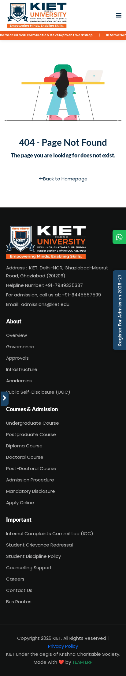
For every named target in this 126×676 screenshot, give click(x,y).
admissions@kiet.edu (45, 304)
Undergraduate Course (32, 423)
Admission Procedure (30, 480)
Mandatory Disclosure (30, 491)
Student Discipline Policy (33, 556)
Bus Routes (18, 601)
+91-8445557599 (81, 295)
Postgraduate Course (31, 434)
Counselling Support (29, 567)
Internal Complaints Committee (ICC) (49, 533)
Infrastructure (21, 369)
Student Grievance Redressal (39, 545)
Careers (15, 579)
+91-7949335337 (64, 285)
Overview (16, 335)
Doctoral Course (24, 457)
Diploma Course (24, 445)
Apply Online (20, 502)
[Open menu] (118, 15)
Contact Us (19, 590)
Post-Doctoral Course (31, 468)
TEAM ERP (82, 662)
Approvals (17, 358)
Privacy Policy (63, 646)
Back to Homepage (65, 179)
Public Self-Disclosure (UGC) (38, 392)
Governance (20, 346)
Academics (19, 380)
